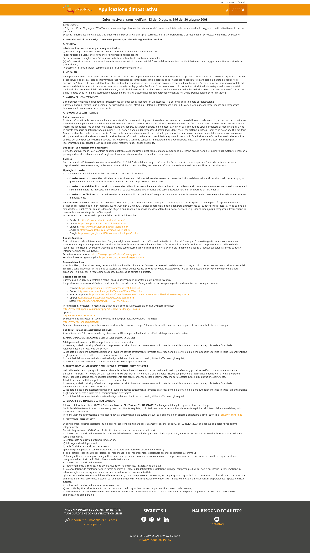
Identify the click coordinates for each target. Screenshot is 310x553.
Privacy (144, 540)
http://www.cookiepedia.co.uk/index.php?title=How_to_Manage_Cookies (101, 308)
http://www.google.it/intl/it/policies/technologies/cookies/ (109, 233)
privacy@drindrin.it (231, 414)
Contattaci (217, 524)
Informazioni (227, 2)
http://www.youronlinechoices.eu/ (81, 321)
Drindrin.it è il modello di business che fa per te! (93, 522)
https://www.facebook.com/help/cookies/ (102, 220)
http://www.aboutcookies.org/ (79, 315)
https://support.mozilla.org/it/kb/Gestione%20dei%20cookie (110, 291)
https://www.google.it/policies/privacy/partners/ (117, 254)
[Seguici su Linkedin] (166, 519)
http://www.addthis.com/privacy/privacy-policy (105, 229)
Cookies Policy (161, 540)
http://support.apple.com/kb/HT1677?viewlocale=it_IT (105, 300)
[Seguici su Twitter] (158, 519)
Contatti (242, 2)
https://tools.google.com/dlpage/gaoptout (122, 257)
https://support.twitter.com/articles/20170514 (102, 223)
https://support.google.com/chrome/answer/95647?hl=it (109, 287)
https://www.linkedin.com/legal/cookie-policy (104, 226)
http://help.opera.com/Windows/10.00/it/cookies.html (106, 297)
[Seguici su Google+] (151, 519)
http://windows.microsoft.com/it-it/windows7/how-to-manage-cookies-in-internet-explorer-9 (139, 294)
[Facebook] (143, 519)
